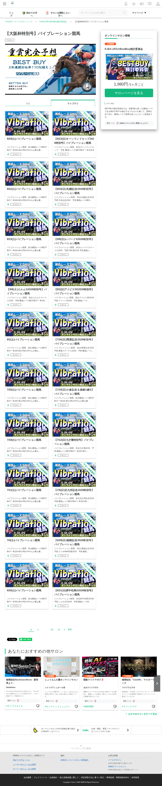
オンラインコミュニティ (58, 706)
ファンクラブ (130, 706)
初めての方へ (31, 14)
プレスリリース (40, 777)
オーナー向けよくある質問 (24, 769)
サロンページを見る (129, 93)
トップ (11, 14)
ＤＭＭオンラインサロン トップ (18, 22)
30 (52, 629)
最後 (70, 629)
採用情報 (135, 777)
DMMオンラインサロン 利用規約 (74, 760)
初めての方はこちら (21, 760)
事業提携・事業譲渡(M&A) (117, 777)
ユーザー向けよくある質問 (24, 765)
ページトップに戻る (81, 748)
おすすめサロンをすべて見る (142, 714)
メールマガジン (115, 760)
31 (59, 629)
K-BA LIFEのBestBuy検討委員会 (53, 22)
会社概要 (27, 777)
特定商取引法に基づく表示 (92, 777)
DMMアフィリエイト (117, 766)
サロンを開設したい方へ (60, 14)
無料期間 (89, 706)
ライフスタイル (15, 706)
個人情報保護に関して (69, 777)
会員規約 (53, 777)
